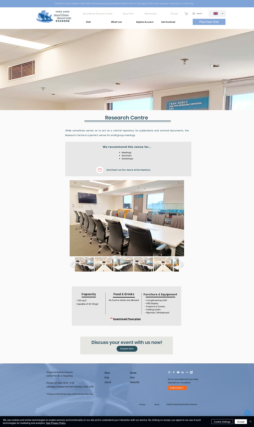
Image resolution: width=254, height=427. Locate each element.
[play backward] (72, 264)
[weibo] (191, 372)
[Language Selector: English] (217, 13)
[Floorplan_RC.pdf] (111, 319)
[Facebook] (173, 372)
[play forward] (181, 264)
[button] (95, 20)
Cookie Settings (222, 421)
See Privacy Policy (56, 423)
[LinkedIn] (182, 372)
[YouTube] (178, 372)
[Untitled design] (187, 372)
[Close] (250, 421)
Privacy (142, 404)
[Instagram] (169, 372)
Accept (240, 421)
